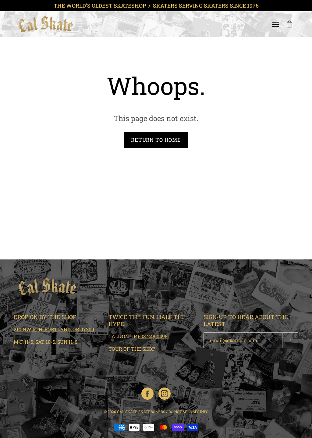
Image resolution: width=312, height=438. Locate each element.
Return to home (156, 139)
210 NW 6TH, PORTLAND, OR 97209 (54, 329)
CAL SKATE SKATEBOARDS (141, 411)
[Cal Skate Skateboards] (45, 24)
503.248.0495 (152, 336)
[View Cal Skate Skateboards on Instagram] (164, 394)
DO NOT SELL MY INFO (188, 411)
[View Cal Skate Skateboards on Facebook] (147, 394)
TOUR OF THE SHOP (131, 349)
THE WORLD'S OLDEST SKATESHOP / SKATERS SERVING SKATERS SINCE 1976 (156, 5)
